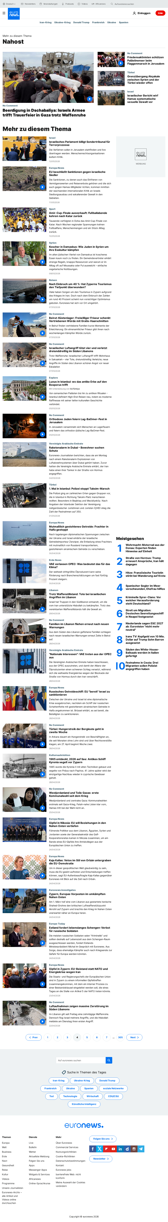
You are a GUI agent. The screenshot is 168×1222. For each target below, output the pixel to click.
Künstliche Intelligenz (84, 1104)
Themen (6, 1137)
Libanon (53, 590)
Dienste (33, 1137)
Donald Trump (81, 22)
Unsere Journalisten (12, 1188)
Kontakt (60, 1165)
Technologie (70, 1096)
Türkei (131, 72)
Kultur (5, 1174)
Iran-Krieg (46, 22)
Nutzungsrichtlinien (66, 1151)
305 (120, 1037)
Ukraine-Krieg (62, 22)
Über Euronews (64, 1142)
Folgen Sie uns (36, 1160)
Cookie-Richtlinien (65, 1156)
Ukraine (111, 22)
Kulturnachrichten (59, 755)
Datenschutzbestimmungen (70, 1160)
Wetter (32, 1151)
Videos (5, 1179)
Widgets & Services (39, 1174)
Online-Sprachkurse (39, 1183)
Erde (4, 1156)
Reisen (53, 280)
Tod (51, 1096)
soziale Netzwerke (113, 1088)
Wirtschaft (93, 1096)
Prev (35, 1037)
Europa (6, 1142)
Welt (4, 1147)
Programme (8, 1183)
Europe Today (57, 923)
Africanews (35, 1179)
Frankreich (98, 22)
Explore (53, 377)
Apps (31, 1165)
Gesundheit (8, 1165)
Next (133, 1037)
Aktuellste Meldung (39, 1156)
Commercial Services (67, 1147)
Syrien (52, 242)
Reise (5, 1170)
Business (6, 1151)
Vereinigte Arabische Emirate (66, 443)
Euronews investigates (62, 890)
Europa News (56, 167)
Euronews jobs (63, 1170)
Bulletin (33, 1147)
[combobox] (128, 4)
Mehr (59, 1137)
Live (160, 13)
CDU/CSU (113, 1096)
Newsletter (99, 1158)
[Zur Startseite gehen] (14, 14)
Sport (52, 209)
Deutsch (9, 4)
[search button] (112, 4)
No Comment (10, 105)
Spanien (123, 22)
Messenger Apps (38, 1170)
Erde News (55, 560)
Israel (130, 91)
